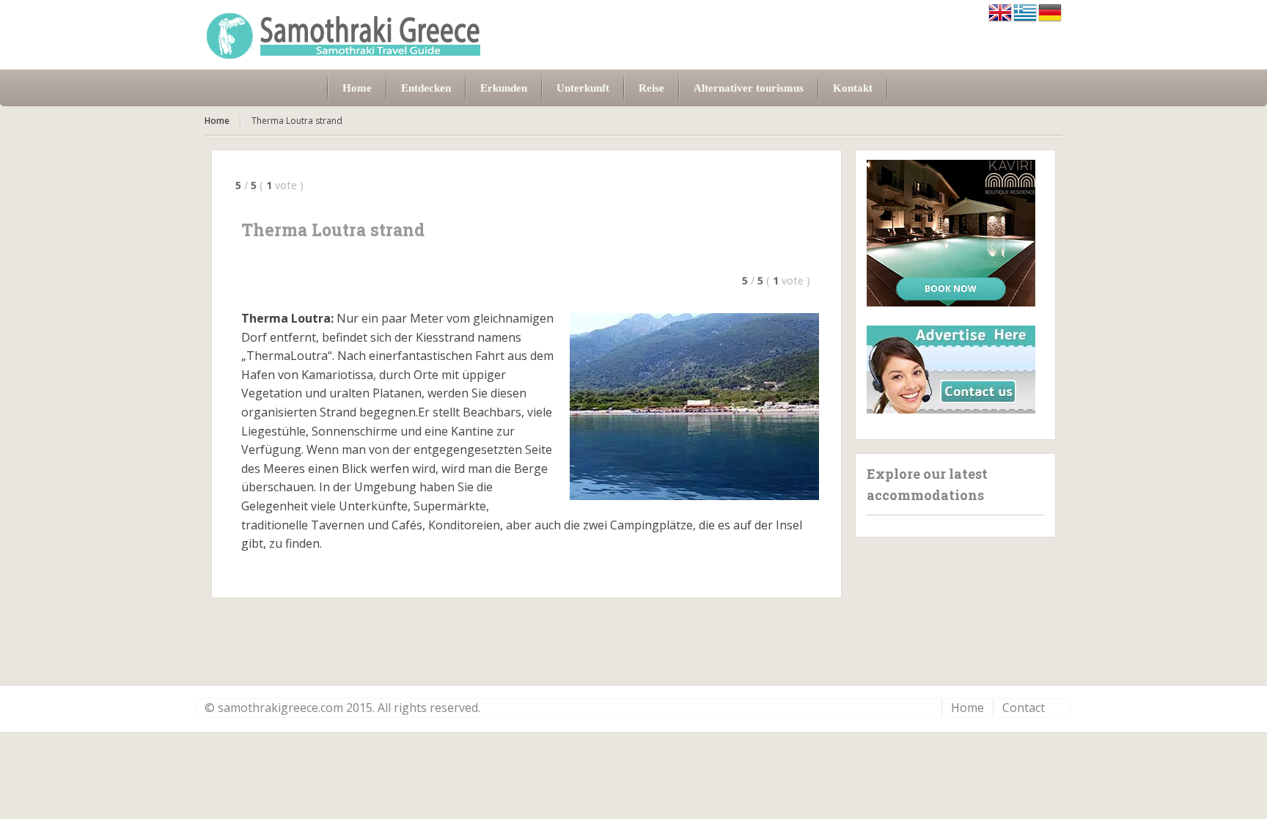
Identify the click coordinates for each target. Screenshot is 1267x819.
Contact (1023, 707)
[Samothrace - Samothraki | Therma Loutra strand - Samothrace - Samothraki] (344, 35)
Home (217, 120)
